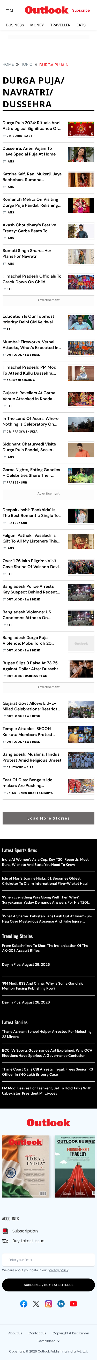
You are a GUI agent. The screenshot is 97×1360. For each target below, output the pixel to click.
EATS (81, 25)
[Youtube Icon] (73, 1304)
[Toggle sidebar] (13, 10)
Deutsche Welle (20, 767)
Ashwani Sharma (20, 380)
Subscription (25, 1231)
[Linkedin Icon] (61, 1304)
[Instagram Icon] (48, 1304)
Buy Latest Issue (28, 1241)
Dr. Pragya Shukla (22, 431)
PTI (9, 289)
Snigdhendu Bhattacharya (29, 793)
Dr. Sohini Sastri (20, 136)
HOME (8, 64)
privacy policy (58, 1270)
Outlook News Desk (23, 355)
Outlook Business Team (27, 676)
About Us (15, 1333)
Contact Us (37, 1333)
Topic (26, 64)
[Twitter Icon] (36, 1304)
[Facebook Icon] (24, 1304)
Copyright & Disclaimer (71, 1333)
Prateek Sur (16, 482)
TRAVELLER (60, 25)
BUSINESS (15, 25)
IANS (10, 161)
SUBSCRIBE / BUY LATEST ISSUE (48, 1285)
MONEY (37, 25)
